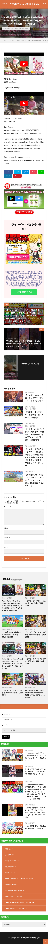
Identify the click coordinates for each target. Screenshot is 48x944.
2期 (21, 751)
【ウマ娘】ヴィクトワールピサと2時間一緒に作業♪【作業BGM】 (35, 635)
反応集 (20, 782)
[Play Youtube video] (24, 64)
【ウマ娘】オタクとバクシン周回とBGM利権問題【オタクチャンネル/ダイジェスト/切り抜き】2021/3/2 (34, 434)
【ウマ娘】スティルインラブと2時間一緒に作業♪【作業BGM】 (35, 661)
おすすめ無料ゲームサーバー (14, 890)
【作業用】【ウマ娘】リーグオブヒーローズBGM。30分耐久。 (34, 415)
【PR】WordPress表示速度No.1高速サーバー (19, 902)
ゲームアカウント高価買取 (14, 896)
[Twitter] (17, 172)
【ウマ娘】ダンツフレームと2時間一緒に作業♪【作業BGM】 (35, 603)
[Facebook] (8, 172)
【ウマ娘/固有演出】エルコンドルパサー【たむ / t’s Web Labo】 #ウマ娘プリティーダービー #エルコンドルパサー (35, 812)
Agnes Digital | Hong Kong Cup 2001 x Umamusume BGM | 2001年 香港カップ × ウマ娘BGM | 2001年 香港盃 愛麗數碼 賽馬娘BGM (12, 605)
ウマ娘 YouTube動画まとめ (24, 4)
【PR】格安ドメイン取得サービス (16, 908)
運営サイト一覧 (10, 872)
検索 (5, 736)
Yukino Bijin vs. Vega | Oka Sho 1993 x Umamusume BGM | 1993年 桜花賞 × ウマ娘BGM (35, 694)
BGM (16, 28)
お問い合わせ (9, 849)
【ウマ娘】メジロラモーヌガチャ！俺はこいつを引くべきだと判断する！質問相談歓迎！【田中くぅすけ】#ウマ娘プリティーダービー (34, 457)
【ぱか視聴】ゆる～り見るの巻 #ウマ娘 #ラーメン (35, 827)
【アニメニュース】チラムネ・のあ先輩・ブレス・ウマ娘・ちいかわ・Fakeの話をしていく (35, 756)
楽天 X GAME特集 (11, 884)
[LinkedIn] (8, 176)
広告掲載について (11, 866)
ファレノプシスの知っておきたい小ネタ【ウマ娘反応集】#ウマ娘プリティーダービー (35, 771)
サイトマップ (9, 855)
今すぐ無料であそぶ (24, 292)
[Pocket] (33, 172)
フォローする (31, 367)
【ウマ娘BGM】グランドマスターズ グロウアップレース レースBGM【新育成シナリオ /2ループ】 (34, 480)
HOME (4, 40)
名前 (6, 528)
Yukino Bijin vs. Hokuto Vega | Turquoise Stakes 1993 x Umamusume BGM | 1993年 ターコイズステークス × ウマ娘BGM (12, 663)
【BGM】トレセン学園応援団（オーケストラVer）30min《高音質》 (12, 635)
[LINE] (41, 172)
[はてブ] (25, 172)
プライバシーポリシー (12, 861)
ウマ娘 (20, 767)
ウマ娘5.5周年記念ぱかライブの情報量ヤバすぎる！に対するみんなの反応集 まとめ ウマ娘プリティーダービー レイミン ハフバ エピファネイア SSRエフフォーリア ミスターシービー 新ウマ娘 (35, 792)
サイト (6, 547)
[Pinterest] (17, 176)
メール (7, 537)
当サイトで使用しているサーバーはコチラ (19, 878)
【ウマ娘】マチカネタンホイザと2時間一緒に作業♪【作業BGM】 (12, 693)
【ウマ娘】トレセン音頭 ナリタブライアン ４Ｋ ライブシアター (34, 398)
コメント (7, 507)
